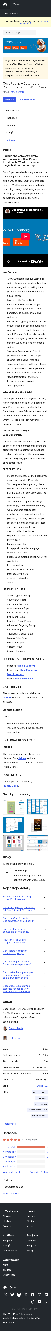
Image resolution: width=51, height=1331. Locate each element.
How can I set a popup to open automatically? (15, 941)
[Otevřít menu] (46, 4)
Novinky (7, 1216)
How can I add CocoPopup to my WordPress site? (17, 898)
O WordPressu (10, 1211)
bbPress (7, 1269)
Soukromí (7, 1226)
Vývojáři (10, 132)
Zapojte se (32, 1235)
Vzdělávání (8, 1235)
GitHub (7, 697)
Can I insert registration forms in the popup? (15, 952)
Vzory (30, 1226)
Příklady (31, 1211)
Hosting (7, 1221)
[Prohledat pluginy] (33, 32)
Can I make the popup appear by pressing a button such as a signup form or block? (18, 975)
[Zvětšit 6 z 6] (44, 838)
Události (31, 1240)
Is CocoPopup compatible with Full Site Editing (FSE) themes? (19, 908)
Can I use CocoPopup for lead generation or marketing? (18, 919)
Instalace (10, 125)
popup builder (41, 1104)
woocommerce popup (37, 1110)
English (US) (42, 1086)
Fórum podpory (11, 1193)
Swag (31, 1250)
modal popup (41, 1098)
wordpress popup (39, 1115)
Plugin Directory (10, 13)
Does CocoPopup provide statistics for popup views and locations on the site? (16, 989)
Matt (5, 1264)
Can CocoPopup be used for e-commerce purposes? (17, 963)
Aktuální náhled (27, 99)
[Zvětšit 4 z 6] (44, 820)
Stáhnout (9, 99)
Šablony (31, 1216)
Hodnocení (11, 117)
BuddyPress (9, 1274)
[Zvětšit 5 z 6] (20, 838)
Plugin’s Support (26, 665)
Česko (12, 1287)
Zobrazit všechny (39, 1172)
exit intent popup (40, 1092)
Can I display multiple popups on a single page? (16, 930)
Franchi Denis (17, 91)
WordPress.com (11, 1259)
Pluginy (30, 1221)
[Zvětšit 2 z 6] (44, 802)
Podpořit (31, 1245)
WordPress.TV (10, 1250)
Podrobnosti (12, 110)
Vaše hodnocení (11, 1172)
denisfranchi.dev (24, 678)
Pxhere (22, 758)
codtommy (14, 1038)
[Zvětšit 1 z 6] (20, 802)
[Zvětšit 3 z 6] (20, 820)
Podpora (10, 140)
